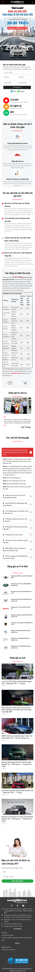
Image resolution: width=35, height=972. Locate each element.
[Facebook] (11, 905)
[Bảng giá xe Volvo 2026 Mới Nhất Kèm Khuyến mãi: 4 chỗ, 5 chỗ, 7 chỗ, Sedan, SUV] (6, 647)
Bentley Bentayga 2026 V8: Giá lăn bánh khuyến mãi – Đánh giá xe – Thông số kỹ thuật (16, 764)
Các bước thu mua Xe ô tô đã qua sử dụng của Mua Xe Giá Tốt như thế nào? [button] (15, 452)
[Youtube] (23, 905)
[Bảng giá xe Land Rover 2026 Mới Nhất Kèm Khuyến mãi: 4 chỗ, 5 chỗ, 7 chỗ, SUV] (6, 585)
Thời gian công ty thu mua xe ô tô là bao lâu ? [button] (15, 520)
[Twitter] (17, 905)
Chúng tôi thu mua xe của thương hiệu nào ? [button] (15, 528)
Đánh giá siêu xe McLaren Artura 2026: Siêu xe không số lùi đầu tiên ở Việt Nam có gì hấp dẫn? (17, 710)
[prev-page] (3, 654)
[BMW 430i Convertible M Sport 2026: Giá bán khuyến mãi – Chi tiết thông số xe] (17, 726)
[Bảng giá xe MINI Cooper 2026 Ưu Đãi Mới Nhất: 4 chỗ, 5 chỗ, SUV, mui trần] (6, 577)
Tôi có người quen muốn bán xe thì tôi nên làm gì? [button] (15, 512)
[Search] (32, 2)
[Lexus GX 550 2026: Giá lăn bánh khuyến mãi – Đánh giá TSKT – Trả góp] (17, 671)
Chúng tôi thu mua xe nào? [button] (14, 535)
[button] (2, 2)
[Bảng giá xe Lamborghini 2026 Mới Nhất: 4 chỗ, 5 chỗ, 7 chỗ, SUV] (6, 624)
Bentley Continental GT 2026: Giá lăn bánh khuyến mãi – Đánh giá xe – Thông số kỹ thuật (17, 819)
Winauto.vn (29, 968)
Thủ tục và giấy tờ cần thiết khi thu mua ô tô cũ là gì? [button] (15, 557)
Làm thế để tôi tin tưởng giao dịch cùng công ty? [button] (15, 504)
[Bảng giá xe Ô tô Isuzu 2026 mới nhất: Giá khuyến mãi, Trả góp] (6, 608)
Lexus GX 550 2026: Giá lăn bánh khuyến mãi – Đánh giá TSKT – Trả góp (17, 682)
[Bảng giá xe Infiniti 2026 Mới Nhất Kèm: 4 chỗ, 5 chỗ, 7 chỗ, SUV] (6, 593)
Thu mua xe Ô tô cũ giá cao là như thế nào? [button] (15, 541)
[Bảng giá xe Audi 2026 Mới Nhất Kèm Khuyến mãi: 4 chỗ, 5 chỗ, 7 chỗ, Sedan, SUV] (6, 640)
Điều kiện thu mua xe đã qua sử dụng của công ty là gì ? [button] (14, 549)
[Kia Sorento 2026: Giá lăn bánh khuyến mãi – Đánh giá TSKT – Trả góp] (17, 781)
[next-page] (5, 654)
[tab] (17, 452)
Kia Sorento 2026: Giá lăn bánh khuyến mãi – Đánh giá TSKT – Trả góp (17, 791)
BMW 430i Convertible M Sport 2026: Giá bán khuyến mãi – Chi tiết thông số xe (17, 737)
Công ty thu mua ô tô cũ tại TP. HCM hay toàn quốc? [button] (14, 496)
